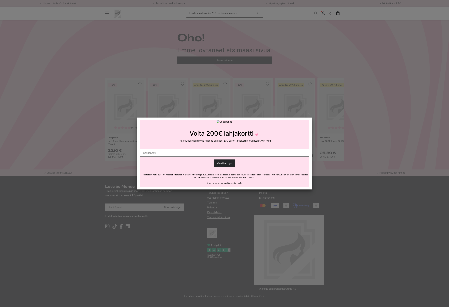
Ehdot (209, 183)
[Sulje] (310, 114)
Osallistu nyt (224, 163)
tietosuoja (220, 183)
